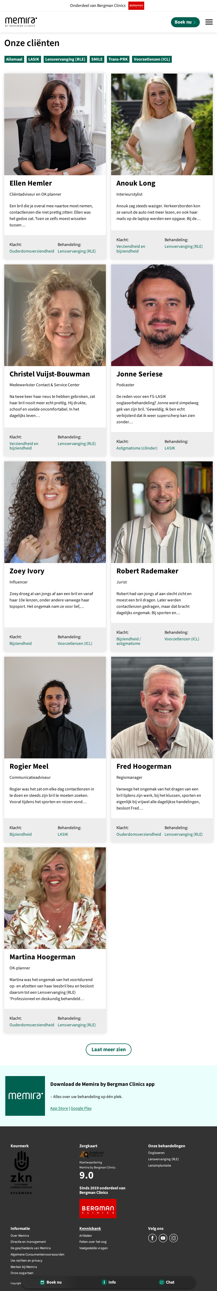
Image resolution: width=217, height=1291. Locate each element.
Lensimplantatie (159, 1166)
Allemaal (14, 59)
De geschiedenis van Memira (31, 1248)
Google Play (81, 1108)
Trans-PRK (118, 59)
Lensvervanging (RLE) (65, 59)
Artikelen (85, 1236)
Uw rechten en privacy (26, 1261)
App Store (59, 1108)
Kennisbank (90, 1228)
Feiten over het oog (93, 1242)
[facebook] (152, 1241)
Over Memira (20, 1236)
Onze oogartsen (22, 1273)
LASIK (33, 59)
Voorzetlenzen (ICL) (152, 59)
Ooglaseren (156, 1153)
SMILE (97, 59)
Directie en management (28, 1242)
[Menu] (209, 22)
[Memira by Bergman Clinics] (21, 22)
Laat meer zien (109, 1049)
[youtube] (163, 1241)
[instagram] (173, 1241)
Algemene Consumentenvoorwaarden (37, 1255)
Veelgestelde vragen (93, 1248)
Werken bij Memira (24, 1267)
